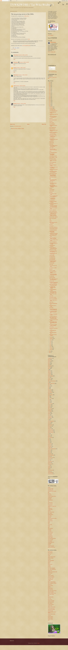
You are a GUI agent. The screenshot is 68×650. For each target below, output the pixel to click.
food (48, 387)
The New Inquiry (50, 537)
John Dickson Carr (50, 457)
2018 (50, 93)
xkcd (48, 620)
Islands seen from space (53, 173)
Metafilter (49, 510)
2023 (50, 86)
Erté (50, 178)
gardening (49, 462)
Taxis (50, 219)
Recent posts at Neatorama (53, 227)
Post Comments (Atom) (17, 126)
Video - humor (50, 408)
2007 (50, 352)
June (50, 342)
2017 (50, 94)
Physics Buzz (50, 599)
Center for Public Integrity (51, 556)
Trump (49, 418)
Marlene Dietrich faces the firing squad (53, 223)
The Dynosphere (52, 189)
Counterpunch (50, 497)
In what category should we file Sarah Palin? (53, 146)
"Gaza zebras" (52, 147)
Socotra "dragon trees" (53, 162)
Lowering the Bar (50, 579)
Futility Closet (50, 570)
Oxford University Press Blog (52, 518)
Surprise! (51, 188)
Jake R (15, 85)
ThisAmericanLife (50, 470)
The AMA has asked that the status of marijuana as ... (54, 282)
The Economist (50, 533)
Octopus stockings (52, 277)
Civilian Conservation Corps (52, 448)
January (51, 349)
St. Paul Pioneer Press (51, 608)
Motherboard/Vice (50, 514)
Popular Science (50, 520)
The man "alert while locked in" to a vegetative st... (53, 196)
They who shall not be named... (53, 112)
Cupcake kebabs (52, 255)
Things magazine (50, 617)
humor (49, 362)
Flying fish (51, 118)
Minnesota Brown (50, 585)
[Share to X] (16, 47)
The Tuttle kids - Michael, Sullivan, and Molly (53, 325)
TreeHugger (49, 543)
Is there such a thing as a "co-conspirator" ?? (53, 117)
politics (49, 368)
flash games (49, 426)
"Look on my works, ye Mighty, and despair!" (53, 238)
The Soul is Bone (50, 539)
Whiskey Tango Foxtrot (51, 383)
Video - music (50, 398)
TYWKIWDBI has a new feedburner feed (53, 136)
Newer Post (12, 124)
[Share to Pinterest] (18, 47)
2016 (50, 96)
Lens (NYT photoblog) (51, 576)
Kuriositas (49, 574)
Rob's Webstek (50, 603)
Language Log (50, 508)
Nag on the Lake (50, 589)
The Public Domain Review (52, 538)
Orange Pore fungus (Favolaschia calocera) (53, 149)
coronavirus (49, 416)
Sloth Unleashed (50, 528)
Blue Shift (51, 192)
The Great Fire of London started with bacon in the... (53, 312)
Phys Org (49, 598)
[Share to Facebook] (17, 47)
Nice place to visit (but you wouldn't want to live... (53, 213)
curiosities (49, 374)
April (50, 345)
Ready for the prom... (53, 128)
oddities (49, 407)
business (49, 379)
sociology (49, 373)
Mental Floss (50, 584)
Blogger (38, 643)
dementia (49, 451)
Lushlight (49, 580)
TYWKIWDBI (50, 358)
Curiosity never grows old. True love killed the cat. (53, 309)
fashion (49, 402)
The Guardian (50, 534)
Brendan (15, 67)
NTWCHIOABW (50, 472)
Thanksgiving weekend (53, 134)
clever (49, 377)
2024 (50, 85)
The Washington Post (51, 542)
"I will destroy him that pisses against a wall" (53, 292)
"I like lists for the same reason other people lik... (53, 274)
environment (49, 389)
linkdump (49, 413)
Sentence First (50, 605)
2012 (50, 101)
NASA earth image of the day (52, 590)
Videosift (49, 544)
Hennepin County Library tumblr (52, 571)
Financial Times (50, 502)
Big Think (49, 493)
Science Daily (50, 524)
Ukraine (49, 441)
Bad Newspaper (50, 551)
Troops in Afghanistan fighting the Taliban (53, 175)
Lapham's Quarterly (51, 575)
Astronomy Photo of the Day (52, 491)
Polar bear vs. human (53, 158)
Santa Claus (51, 144)
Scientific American (51, 604)
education (49, 404)
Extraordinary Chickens (53, 297)
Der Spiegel (49, 498)
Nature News (50, 515)
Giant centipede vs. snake (53, 157)
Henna (50, 151)
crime (49, 399)
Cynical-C (49, 559)
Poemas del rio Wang (51, 600)
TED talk (49, 452)
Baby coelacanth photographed (52, 154)
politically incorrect (50, 431)
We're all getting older (53, 127)
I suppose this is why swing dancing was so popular (53, 234)
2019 (50, 92)
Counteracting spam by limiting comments (53, 261)
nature (49, 359)
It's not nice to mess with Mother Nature (53, 253)
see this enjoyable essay (26, 45)
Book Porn (49, 554)
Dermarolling (51, 307)
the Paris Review (50, 616)
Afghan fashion (52, 142)
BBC (48, 492)
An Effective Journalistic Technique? (53, 202)
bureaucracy (49, 428)
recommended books (51, 421)
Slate (48, 527)
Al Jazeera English (50, 488)
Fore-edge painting (52, 256)
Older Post (44, 124)
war (48, 382)
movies (14, 49)
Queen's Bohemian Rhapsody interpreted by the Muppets (53, 186)
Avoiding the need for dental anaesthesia (54, 139)
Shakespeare (50, 446)
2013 (50, 100)
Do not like (51, 224)
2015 (50, 97)
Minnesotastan (16, 62)
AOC (48, 468)
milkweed (49, 467)
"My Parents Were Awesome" (52, 246)
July (50, 341)
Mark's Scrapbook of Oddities (52, 583)
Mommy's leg (51, 141)
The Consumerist (50, 532)
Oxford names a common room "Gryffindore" (53, 171)
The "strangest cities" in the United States (54, 167)
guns (48, 438)
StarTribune (49, 529)
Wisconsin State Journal (51, 547)
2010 (50, 104)
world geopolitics (50, 394)
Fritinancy (49, 566)
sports (49, 397)
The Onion (49, 615)
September (51, 338)
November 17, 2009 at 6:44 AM (20, 67)
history (49, 363)
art (48, 369)
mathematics (50, 417)
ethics (49, 384)
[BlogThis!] (15, 47)
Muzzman (15, 103)
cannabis (49, 466)
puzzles (49, 427)
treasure (49, 423)
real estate (49, 422)
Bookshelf (51, 269)
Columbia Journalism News (52, 496)
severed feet (50, 443)
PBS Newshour (50, 519)
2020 (50, 90)
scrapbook (49, 447)
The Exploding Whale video (53, 110)
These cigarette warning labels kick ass (53, 180)
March (51, 346)
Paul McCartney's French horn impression (53, 251)
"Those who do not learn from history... (53, 183)
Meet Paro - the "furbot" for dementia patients (53, 132)
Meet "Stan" (51, 264)
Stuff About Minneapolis (51, 609)
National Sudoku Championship (52, 231)
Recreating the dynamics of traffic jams (53, 204)
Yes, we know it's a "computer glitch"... (53, 198)
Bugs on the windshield (53, 218)
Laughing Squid (50, 509)
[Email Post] (13, 47)
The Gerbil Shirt (52, 276)
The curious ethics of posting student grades (53, 248)
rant (48, 388)
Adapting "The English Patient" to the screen (53, 215)
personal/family (50, 392)
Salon (49, 523)
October (51, 337)
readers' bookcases (51, 432)
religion (49, 393)
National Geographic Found (52, 593)
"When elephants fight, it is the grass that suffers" (53, 318)
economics (49, 378)
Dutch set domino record (53, 211)
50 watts (49, 487)
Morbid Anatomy (50, 588)
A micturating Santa (52, 109)
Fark (48, 501)
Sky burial (51, 121)
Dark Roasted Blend (51, 560)
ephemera (49, 372)
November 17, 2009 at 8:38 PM (21, 103)
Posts (50, 67)
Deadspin (49, 561)
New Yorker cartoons (51, 594)
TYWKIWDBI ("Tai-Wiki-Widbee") (32, 5)
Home (28, 124)
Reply (14, 59)
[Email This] (14, 47)
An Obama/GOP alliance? (53, 152)
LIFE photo (49, 458)
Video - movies (50, 403)
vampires (49, 471)
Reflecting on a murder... (53, 249)
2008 (50, 351)
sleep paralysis (50, 461)
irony (48, 433)
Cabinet (49, 555)
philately (49, 436)
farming (49, 442)
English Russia (50, 564)
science (49, 367)
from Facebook (50, 437)
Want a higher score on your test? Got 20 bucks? (54, 279)
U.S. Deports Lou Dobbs (53, 267)
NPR (48, 595)
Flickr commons (50, 503)
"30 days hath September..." (54, 316)
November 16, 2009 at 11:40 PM (24, 62)
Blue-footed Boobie (52, 259)
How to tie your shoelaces (53, 298)
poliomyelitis (50, 453)
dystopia (49, 456)
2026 (50, 82)
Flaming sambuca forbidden (53, 228)
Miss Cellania (50, 513)
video (48, 364)
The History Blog (50, 610)
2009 (50, 105)
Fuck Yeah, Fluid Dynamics (52, 569)
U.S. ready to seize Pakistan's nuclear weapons (53, 287)
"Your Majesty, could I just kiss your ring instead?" (53, 206)
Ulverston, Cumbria (52, 270)
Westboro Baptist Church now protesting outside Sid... (53, 322)
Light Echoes (51, 163)
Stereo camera (52, 122)
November (51, 108)
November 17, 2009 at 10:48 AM (20, 85)
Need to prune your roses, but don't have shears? (53, 285)
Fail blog (49, 565)
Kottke (29, 39)
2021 (50, 89)
